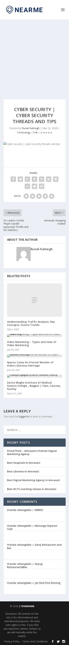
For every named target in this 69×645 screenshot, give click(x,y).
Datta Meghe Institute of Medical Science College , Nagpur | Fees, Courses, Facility (34, 386)
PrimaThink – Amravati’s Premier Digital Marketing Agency (32, 452)
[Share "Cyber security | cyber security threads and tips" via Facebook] (13, 179)
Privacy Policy (12, 641)
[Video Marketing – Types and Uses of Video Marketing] (34, 335)
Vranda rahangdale (19, 510)
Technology (23, 132)
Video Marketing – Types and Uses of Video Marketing (31, 343)
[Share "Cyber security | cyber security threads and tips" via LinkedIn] (48, 179)
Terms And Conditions (35, 641)
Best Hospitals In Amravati (23, 462)
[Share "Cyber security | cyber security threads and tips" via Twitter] (20, 179)
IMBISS (39, 510)
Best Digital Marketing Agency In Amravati (33, 480)
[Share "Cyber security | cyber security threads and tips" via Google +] (27, 179)
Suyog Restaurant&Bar (24, 565)
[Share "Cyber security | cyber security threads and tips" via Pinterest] (41, 179)
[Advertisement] (34, 55)
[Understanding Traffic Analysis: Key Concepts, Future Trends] (34, 300)
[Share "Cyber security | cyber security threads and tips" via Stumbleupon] (27, 186)
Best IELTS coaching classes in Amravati (31, 489)
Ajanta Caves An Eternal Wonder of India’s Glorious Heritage (30, 364)
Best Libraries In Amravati (23, 471)
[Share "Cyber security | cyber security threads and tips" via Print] (41, 186)
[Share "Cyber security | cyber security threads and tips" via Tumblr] (34, 179)
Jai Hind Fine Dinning (47, 583)
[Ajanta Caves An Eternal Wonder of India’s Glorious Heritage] (34, 355)
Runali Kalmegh (30, 128)
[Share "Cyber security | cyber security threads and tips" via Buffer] (55, 179)
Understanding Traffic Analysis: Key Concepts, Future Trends (31, 323)
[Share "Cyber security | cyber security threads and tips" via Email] (34, 186)
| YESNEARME (26, 606)
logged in (24, 416)
